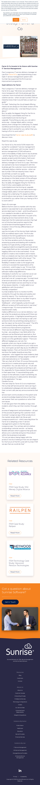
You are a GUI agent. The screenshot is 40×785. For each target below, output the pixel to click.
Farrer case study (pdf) (24, 135)
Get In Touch (10, 602)
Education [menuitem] (20, 731)
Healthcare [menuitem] (20, 728)
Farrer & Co (13, 74)
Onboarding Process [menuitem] (20, 696)
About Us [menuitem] (20, 690)
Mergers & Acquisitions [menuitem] (20, 715)
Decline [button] (24, 20)
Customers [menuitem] (20, 678)
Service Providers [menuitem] (20, 734)
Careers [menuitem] (20, 704)
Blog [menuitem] (20, 675)
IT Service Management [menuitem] (20, 747)
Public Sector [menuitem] (20, 725)
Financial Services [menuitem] (20, 737)
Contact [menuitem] (20, 681)
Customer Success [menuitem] (20, 693)
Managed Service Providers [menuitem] (20, 753)
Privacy (15, 776)
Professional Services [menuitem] (20, 699)
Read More (15, 496)
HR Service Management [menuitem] (20, 750)
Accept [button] (16, 20)
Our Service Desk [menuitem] (20, 707)
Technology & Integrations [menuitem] (20, 701)
